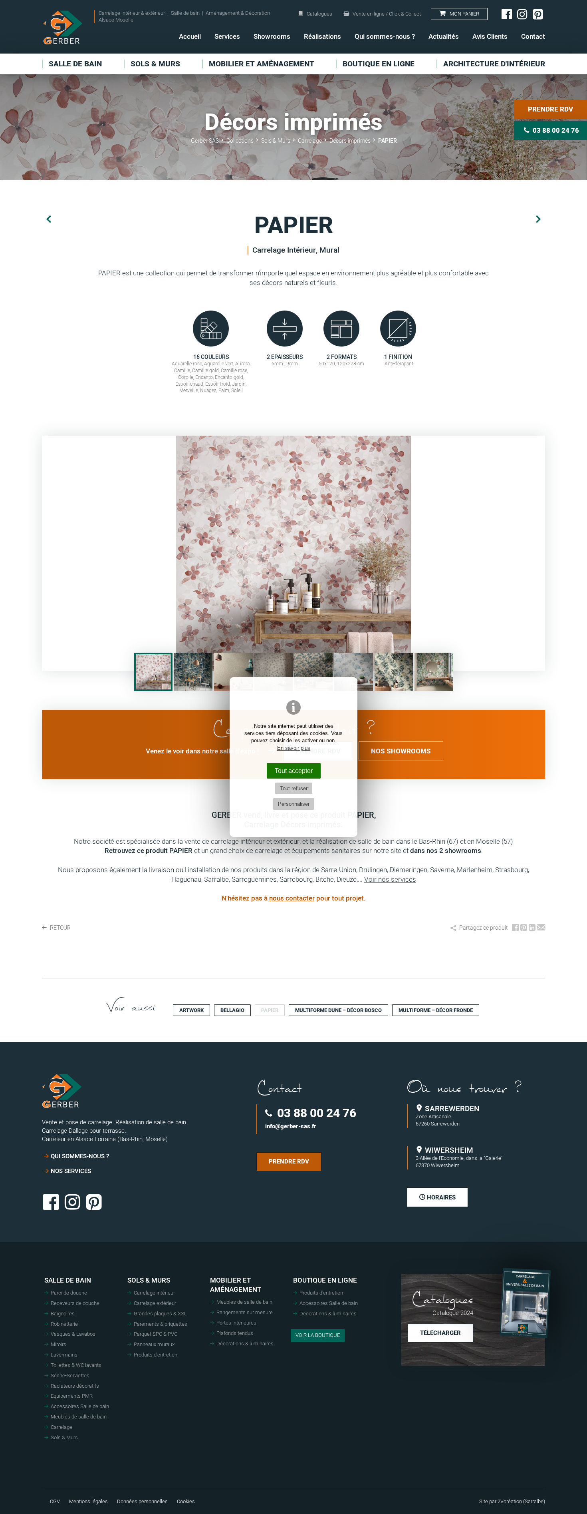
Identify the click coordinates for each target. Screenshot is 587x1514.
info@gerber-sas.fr (290, 1126)
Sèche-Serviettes (70, 1375)
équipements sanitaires (326, 851)
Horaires (440, 1197)
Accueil (190, 37)
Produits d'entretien (155, 1355)
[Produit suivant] (538, 219)
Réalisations (322, 37)
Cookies (186, 1502)
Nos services (71, 1171)
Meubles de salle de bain (79, 1416)
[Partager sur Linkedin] (532, 928)
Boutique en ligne (325, 1280)
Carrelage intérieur (154, 1293)
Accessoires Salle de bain (80, 1406)
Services (227, 37)
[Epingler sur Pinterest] (523, 928)
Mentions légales (88, 1502)
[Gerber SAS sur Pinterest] (538, 14)
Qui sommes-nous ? (385, 37)
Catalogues (319, 14)
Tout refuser (293, 788)
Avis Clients (490, 37)
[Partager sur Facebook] (515, 928)
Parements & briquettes (160, 1324)
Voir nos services (390, 879)
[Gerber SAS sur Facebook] (507, 14)
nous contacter (292, 898)
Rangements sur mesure (244, 1312)
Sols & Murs (64, 1437)
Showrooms (272, 37)
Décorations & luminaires (245, 1343)
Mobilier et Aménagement (235, 1285)
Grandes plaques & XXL (160, 1313)
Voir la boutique (317, 1335)
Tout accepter (294, 770)
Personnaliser (293, 804)
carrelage (269, 851)
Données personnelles (142, 1502)
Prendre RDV (550, 109)
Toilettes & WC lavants (76, 1365)
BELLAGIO (232, 1010)
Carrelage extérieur (155, 1303)
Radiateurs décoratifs (75, 1386)
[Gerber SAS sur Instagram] (522, 14)
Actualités (443, 37)
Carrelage (61, 1427)
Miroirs (58, 1344)
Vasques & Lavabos (73, 1334)
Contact (533, 37)
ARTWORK (191, 1010)
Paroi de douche (69, 1293)
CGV (55, 1502)
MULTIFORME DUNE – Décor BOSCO (338, 1010)
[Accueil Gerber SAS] (63, 27)
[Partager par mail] (541, 928)
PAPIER (269, 1010)
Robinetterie (64, 1324)
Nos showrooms (401, 751)
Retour (60, 928)
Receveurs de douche (75, 1303)
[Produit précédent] (49, 219)
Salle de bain (67, 1280)
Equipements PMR (72, 1396)
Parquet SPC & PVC (155, 1334)
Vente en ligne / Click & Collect (386, 14)
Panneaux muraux (154, 1344)
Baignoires (63, 1313)
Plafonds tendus (234, 1333)
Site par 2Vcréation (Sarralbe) (512, 1502)
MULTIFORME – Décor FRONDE (436, 1010)
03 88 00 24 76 (315, 1113)
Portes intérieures (236, 1323)
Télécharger (440, 1333)
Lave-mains (64, 1355)
